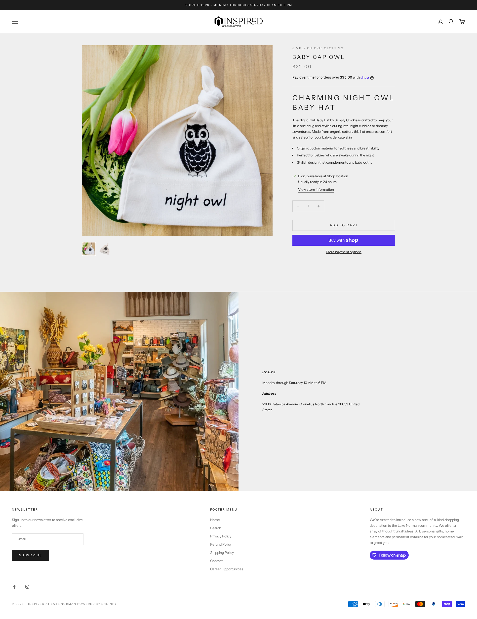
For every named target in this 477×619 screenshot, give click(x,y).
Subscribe (30, 555)
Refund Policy (221, 544)
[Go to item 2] (105, 249)
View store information (316, 190)
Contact (216, 561)
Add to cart (344, 225)
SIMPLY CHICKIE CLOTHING (318, 48)
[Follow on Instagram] (27, 586)
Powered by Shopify (97, 604)
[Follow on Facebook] (14, 586)
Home (215, 520)
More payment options (343, 252)
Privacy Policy (220, 536)
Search (215, 528)
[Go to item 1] (89, 249)
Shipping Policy (222, 552)
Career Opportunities (226, 569)
